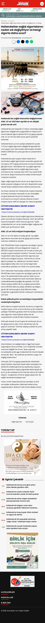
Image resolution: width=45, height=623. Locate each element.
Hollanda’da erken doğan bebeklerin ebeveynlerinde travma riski (21, 500)
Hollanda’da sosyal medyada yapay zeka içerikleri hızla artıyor (21, 527)
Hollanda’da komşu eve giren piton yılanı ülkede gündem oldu (20, 486)
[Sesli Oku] (14, 42)
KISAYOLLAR (7, 597)
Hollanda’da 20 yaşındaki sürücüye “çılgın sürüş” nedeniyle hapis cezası (21, 520)
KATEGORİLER (8, 592)
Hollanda (11, 21)
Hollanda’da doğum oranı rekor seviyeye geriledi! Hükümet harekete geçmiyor (21, 506)
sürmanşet (30, 422)
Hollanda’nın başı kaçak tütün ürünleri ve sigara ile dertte (22, 513)
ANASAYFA (4, 21)
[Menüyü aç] (3, 4)
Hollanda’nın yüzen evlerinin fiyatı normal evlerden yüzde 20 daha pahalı (22, 493)
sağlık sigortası (16, 422)
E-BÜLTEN (5, 603)
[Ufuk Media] (23, 4)
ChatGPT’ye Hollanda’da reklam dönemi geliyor (24, 16)
